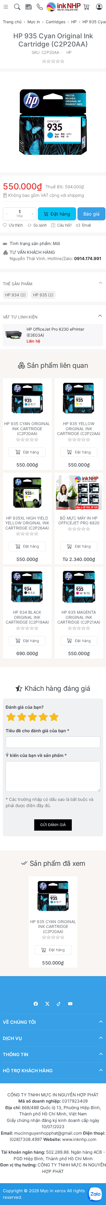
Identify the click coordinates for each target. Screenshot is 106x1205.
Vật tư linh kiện (20, 317)
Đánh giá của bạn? (25, 707)
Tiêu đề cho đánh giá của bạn (36, 730)
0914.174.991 (87, 258)
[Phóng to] (53, 122)
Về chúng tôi (19, 1022)
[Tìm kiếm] (17, 6)
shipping (75, 195)
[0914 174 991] (40, 6)
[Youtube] (70, 1004)
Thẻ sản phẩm (17, 283)
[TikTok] (59, 1004)
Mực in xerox (53, 1190)
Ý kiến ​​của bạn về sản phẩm (34, 755)
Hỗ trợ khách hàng (28, 1070)
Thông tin (15, 1054)
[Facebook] (36, 1004)
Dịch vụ (12, 1038)
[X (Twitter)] (47, 1004)
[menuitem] (15, 295)
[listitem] (53, 122)
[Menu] (6, 6)
